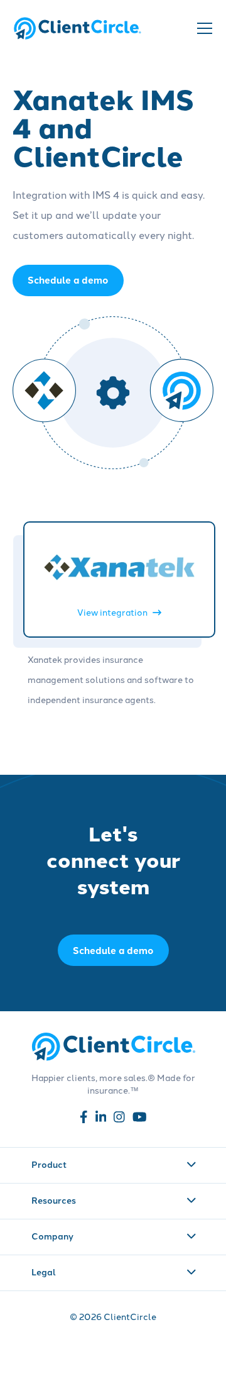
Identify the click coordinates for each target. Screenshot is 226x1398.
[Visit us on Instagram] (119, 1119)
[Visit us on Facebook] (83, 1119)
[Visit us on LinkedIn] (101, 1119)
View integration (112, 612)
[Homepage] (77, 28)
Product (49, 1164)
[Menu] (203, 28)
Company (52, 1235)
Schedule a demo (113, 950)
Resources (53, 1200)
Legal (43, 1271)
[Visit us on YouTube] (139, 1119)
